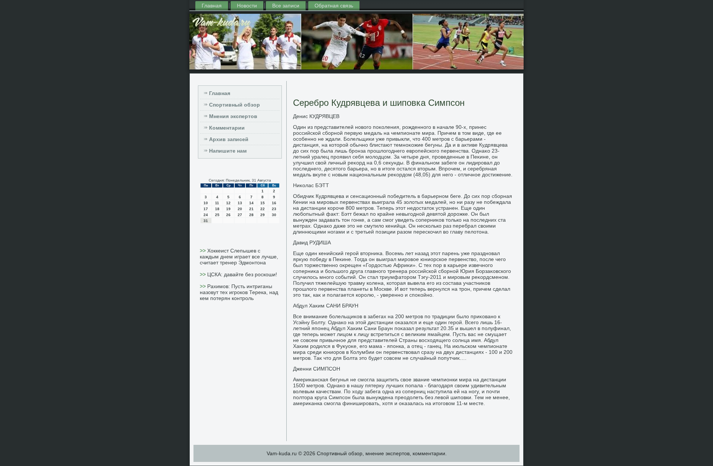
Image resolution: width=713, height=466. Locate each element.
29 (262, 215)
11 (217, 203)
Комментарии (227, 128)
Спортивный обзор (234, 105)
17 (206, 209)
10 (206, 203)
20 (240, 209)
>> (203, 251)
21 (251, 209)
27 (240, 215)
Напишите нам (228, 151)
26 (228, 215)
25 (217, 215)
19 (228, 209)
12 (228, 203)
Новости (247, 6)
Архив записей (228, 139)
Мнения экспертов (233, 116)
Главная (212, 6)
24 (206, 215)
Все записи (285, 6)
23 (274, 209)
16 (274, 203)
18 (217, 209)
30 (274, 215)
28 (251, 215)
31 (206, 221)
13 (240, 203)
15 (262, 203)
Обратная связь (334, 6)
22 (262, 209)
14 (251, 203)
